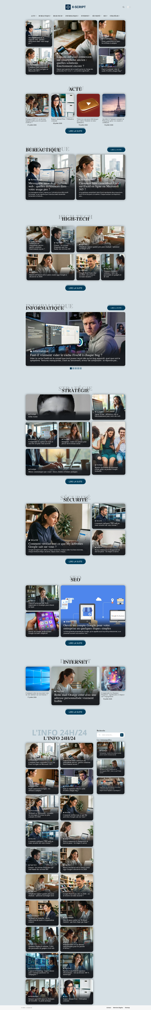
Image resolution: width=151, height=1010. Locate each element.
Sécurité (75, 499)
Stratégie (75, 390)
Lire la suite (116, 150)
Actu (75, 89)
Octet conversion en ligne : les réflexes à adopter (111, 42)
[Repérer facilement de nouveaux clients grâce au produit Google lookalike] (108, 448)
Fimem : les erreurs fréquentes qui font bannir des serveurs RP (62, 247)
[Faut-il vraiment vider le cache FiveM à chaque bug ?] (112, 61)
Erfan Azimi (32, 416)
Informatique (107, 66)
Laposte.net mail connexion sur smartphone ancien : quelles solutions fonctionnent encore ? (74, 61)
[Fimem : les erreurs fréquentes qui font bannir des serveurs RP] (42, 860)
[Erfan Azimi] (58, 407)
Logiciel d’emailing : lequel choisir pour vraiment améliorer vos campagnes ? (41, 973)
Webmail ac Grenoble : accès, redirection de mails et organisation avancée (41, 920)
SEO (75, 579)
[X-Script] (75, 7)
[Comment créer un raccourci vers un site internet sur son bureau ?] (38, 679)
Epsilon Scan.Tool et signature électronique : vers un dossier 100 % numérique (76, 973)
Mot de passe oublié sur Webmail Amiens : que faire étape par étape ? (76, 921)
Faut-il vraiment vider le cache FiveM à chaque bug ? (112, 70)
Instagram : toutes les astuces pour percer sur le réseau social (74, 442)
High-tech (75, 218)
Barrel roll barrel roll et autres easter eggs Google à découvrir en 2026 (48, 275)
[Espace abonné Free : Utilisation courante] (62, 105)
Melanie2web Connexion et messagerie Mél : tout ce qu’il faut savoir (110, 770)
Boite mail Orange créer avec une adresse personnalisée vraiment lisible (75, 698)
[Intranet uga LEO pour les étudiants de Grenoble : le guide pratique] (42, 991)
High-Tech (63, 53)
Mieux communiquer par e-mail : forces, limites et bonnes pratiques (53, 471)
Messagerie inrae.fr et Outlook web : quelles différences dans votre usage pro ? (38, 40)
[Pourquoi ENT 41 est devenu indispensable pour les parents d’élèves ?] (37, 105)
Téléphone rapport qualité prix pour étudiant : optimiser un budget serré (99, 248)
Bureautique (34, 35)
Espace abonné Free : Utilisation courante (62, 120)
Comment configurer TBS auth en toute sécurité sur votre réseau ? (107, 524)
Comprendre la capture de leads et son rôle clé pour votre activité (40, 442)
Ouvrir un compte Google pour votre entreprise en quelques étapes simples (87, 626)
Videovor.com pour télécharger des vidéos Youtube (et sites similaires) (87, 120)
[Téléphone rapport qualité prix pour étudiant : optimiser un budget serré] (100, 239)
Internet (75, 662)
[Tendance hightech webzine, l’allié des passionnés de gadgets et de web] (42, 939)
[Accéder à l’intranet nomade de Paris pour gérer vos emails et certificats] (113, 105)
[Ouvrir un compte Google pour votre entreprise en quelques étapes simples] (93, 611)
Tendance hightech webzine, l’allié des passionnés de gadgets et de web (112, 274)
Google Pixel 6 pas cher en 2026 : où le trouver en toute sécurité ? (87, 275)
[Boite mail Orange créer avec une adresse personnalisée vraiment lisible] (75, 686)
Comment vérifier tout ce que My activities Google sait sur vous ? (55, 545)
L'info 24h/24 (59, 738)
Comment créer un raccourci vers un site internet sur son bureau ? (37, 694)
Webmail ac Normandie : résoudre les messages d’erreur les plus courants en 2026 (40, 815)
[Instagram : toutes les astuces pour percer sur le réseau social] (74, 434)
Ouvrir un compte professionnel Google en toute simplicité (39, 632)
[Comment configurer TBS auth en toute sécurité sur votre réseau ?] (108, 516)
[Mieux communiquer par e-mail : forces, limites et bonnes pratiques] (58, 462)
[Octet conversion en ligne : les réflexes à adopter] (112, 33)
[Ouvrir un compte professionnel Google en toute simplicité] (42, 624)
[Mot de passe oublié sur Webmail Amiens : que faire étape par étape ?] (76, 913)
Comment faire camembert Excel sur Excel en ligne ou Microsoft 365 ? (38, 69)
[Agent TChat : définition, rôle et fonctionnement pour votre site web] (108, 407)
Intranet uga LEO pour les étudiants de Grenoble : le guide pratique (41, 1000)
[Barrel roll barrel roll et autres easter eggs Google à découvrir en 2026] (51, 267)
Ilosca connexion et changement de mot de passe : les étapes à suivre (107, 550)
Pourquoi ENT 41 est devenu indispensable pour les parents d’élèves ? (36, 120)
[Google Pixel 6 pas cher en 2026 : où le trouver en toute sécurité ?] (76, 886)
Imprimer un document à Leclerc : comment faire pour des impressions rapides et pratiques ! (110, 788)
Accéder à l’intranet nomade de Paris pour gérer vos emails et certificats (113, 120)
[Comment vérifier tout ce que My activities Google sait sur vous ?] (58, 529)
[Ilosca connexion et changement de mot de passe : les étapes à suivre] (108, 542)
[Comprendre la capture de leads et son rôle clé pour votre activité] (41, 434)
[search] (123, 7)
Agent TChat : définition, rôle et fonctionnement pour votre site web (107, 415)
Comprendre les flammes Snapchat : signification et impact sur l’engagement (112, 694)
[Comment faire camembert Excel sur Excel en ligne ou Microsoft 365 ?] (42, 755)
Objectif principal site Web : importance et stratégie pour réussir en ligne (41, 605)
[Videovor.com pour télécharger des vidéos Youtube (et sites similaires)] (88, 105)
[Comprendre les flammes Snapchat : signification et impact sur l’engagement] (113, 679)
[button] (70, 368)
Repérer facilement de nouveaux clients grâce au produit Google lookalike (106, 469)
